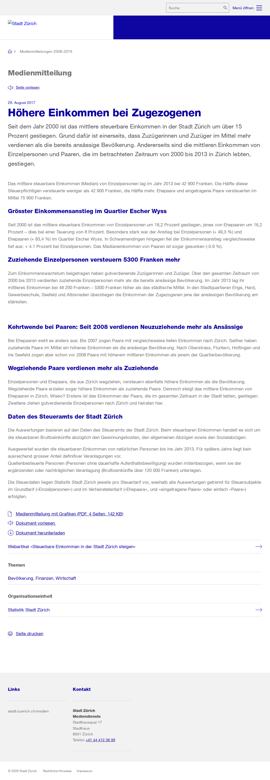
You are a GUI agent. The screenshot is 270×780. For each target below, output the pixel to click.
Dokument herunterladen (40, 532)
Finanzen (44, 578)
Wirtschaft (66, 578)
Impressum (84, 771)
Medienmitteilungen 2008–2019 (46, 51)
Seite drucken (29, 633)
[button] (24, 87)
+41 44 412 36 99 (100, 740)
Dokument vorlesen (36, 523)
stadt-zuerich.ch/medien (28, 711)
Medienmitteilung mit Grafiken (69, 513)
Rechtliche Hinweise (57, 771)
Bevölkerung (20, 578)
